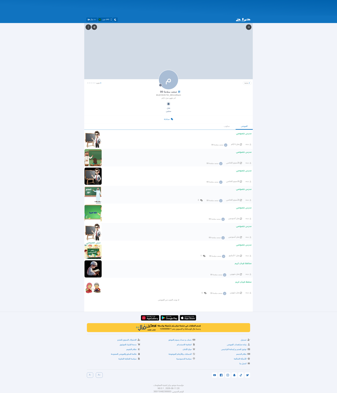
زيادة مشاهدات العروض (236, 345)
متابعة (247, 83)
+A (99, 375)
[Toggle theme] (115, 19)
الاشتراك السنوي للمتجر (127, 340)
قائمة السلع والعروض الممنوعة (124, 354)
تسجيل (243, 340)
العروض (244, 126)
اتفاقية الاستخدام (184, 345)
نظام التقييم (131, 349)
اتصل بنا (242, 363)
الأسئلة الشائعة (240, 359)
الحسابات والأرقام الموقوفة (180, 354)
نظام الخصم (241, 354)
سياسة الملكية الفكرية (127, 359)
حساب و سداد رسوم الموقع (180, 340)
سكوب (227, 126)
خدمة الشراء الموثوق (128, 345)
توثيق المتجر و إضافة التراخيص (233, 349)
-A (90, 375)
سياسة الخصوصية (184, 359)
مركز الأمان (187, 349)
